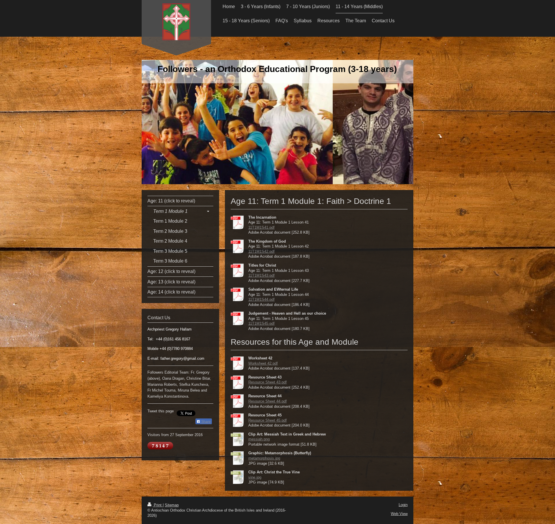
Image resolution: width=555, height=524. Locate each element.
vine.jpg (254, 477)
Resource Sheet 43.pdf (267, 382)
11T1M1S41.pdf (261, 227)
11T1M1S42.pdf (261, 251)
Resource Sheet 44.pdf (267, 401)
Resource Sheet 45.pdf (267, 420)
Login (403, 505)
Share (205, 422)
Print (158, 505)
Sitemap (172, 505)
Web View (399, 514)
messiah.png (259, 439)
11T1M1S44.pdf (261, 299)
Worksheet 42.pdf (263, 363)
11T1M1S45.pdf (261, 323)
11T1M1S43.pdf (261, 275)
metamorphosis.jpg (264, 458)
